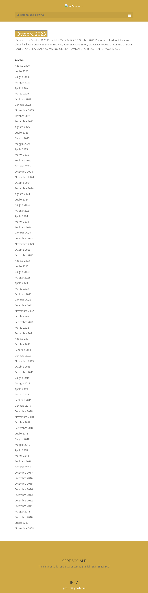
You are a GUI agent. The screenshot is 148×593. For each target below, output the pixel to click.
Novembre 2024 (24, 177)
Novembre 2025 (24, 110)
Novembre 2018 (24, 417)
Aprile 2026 (21, 88)
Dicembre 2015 (24, 483)
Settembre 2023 (24, 255)
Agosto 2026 (22, 65)
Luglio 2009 (21, 522)
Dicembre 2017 (24, 472)
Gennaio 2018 (23, 467)
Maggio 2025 (22, 143)
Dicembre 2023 (24, 238)
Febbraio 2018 (23, 461)
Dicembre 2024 (24, 171)
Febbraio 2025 (23, 160)
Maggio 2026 (22, 82)
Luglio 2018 (21, 433)
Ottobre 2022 (23, 316)
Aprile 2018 (21, 450)
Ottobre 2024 (23, 182)
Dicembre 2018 (24, 411)
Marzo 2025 (22, 155)
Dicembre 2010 (24, 517)
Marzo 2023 (22, 288)
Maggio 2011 (22, 511)
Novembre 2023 (24, 244)
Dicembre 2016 (24, 478)
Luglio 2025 (21, 132)
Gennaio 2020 (23, 355)
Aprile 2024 (21, 216)
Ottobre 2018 (23, 422)
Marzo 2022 (22, 327)
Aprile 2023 (21, 283)
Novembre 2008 (24, 528)
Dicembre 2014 (24, 489)
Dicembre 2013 (24, 495)
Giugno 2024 (22, 205)
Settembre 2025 (24, 121)
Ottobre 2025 (23, 116)
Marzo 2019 (22, 394)
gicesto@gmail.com (74, 588)
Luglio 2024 (21, 199)
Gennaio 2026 (23, 104)
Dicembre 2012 (24, 500)
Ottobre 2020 (23, 344)
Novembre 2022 (24, 311)
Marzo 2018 (22, 455)
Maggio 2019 (22, 383)
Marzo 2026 (22, 93)
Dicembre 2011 (24, 506)
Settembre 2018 (24, 428)
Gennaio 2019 (23, 405)
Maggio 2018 (22, 444)
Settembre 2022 (24, 322)
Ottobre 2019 (23, 366)
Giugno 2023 (22, 272)
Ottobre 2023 (31, 34)
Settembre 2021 (24, 333)
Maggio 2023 (22, 277)
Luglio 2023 (21, 266)
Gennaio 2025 (23, 166)
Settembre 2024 (24, 188)
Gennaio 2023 (23, 299)
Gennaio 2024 (23, 233)
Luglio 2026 (21, 71)
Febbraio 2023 (23, 294)
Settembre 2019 (24, 372)
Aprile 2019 (21, 389)
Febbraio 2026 (23, 99)
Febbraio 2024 (23, 227)
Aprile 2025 (21, 149)
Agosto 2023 (22, 260)
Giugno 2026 (22, 77)
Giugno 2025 (22, 138)
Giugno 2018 (22, 439)
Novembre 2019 (24, 361)
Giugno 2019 (22, 377)
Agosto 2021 (22, 338)
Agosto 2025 (22, 127)
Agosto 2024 (22, 194)
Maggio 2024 (22, 210)
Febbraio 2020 (23, 350)
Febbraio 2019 (23, 400)
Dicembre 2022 (24, 305)
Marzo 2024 (22, 221)
